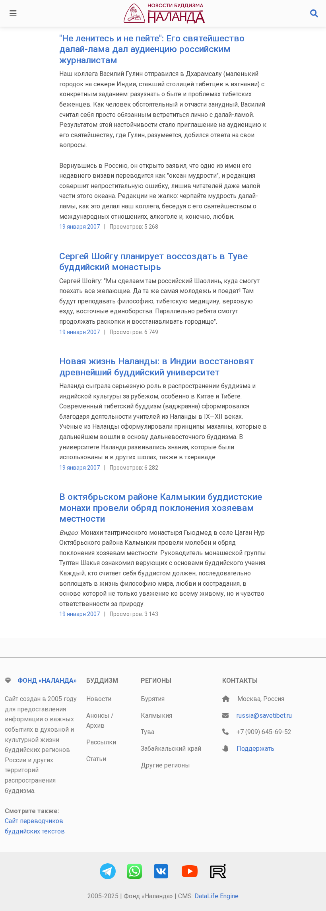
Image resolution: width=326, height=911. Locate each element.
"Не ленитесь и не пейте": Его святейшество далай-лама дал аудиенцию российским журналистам (151, 49)
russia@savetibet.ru (264, 715)
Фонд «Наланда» (47, 680)
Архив (95, 725)
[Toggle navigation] (13, 13)
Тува (147, 732)
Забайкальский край (171, 748)
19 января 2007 (79, 226)
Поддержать (255, 748)
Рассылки (101, 742)
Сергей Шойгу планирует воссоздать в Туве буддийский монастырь (153, 261)
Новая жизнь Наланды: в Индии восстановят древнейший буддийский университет (156, 366)
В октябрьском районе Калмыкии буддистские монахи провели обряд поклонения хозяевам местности (160, 507)
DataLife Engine (216, 896)
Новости (98, 699)
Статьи (96, 759)
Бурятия (153, 699)
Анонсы (97, 715)
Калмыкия (156, 715)
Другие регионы (165, 765)
